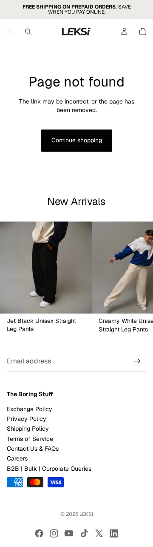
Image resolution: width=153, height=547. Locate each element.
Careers (17, 459)
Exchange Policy (29, 409)
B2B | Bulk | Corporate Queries (49, 468)
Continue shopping (76, 140)
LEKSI (86, 514)
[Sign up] (137, 362)
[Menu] (10, 31)
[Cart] (142, 31)
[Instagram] (54, 533)
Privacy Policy (26, 419)
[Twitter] (99, 533)
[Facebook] (39, 533)
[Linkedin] (114, 533)
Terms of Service (30, 439)
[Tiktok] (84, 533)
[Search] (28, 31)
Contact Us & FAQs (33, 448)
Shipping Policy (28, 429)
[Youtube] (69, 533)
